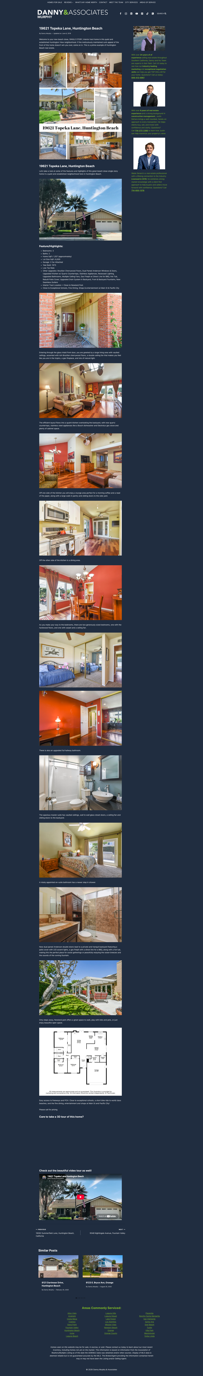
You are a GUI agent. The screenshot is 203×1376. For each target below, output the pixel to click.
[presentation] (58, 1266)
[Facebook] (120, 13)
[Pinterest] (142, 13)
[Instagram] (126, 13)
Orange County (110, 1333)
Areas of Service (148, 2)
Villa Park (149, 1330)
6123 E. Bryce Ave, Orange (99, 1282)
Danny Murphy (46, 33)
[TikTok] (147, 13)
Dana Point (72, 1325)
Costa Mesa (72, 1319)
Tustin (149, 1328)
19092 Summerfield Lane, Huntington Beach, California (55, 1233)
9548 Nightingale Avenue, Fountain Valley (107, 1231)
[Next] (119, 1275)
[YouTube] (136, 13)
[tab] (76, 1298)
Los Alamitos (110, 1322)
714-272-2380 (141, 131)
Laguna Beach (72, 1336)
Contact (103, 2)
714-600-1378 (137, 190)
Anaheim (72, 1316)
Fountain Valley (72, 1328)
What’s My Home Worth (86, 2)
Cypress (72, 1322)
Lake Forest (111, 1319)
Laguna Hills (111, 1313)
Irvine (72, 1333)
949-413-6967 (138, 78)
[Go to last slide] (41, 1275)
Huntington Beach (72, 1330)
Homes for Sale (54, 2)
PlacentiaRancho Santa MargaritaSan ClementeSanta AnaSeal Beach (149, 1319)
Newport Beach (110, 1328)
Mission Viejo (110, 1325)
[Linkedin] (131, 13)
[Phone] (152, 13)
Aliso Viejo (72, 1313)
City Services (131, 2)
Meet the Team (116, 2)
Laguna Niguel (111, 1316)
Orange (111, 1330)
